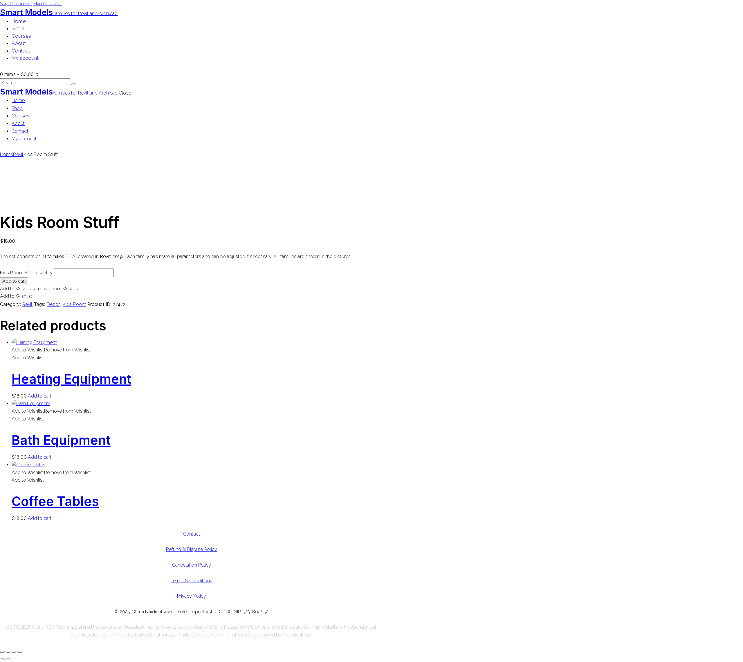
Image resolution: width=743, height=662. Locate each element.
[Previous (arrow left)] (2, 659)
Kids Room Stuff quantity (26, 272)
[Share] (14, 652)
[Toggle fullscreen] (8, 652)
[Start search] (73, 84)
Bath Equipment (61, 440)
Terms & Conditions (191, 580)
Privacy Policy (191, 596)
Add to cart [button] (39, 396)
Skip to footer (47, 3)
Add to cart (14, 281)
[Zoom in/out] (2, 652)
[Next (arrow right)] (8, 659)
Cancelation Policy (191, 565)
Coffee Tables (55, 501)
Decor (53, 304)
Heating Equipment (71, 379)
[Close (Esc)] (19, 652)
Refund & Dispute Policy (191, 549)
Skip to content (16, 3)
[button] (40, 288)
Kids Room (74, 304)
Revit (18, 154)
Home (6, 154)
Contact (191, 534)
